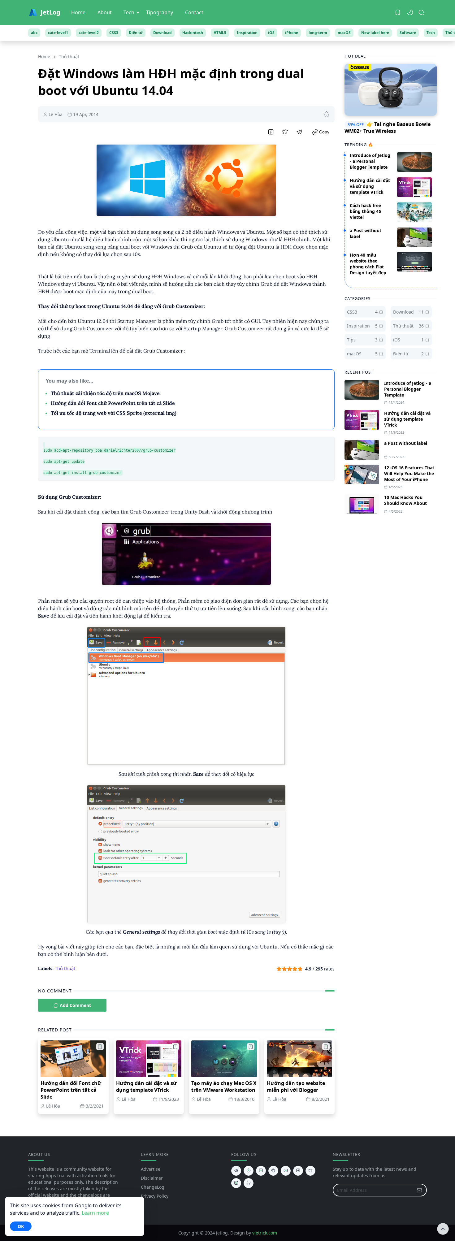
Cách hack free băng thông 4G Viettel (366, 211)
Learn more (95, 1212)
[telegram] (236, 1171)
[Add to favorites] (326, 114)
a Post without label (405, 443)
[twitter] (310, 1171)
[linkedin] (261, 1171)
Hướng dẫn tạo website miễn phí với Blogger (296, 1086)
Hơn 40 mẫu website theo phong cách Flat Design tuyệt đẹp (368, 264)
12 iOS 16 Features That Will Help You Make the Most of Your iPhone (409, 473)
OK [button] (21, 1226)
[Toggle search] (421, 12)
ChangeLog (152, 1187)
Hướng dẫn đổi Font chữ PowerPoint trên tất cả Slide (113, 403)
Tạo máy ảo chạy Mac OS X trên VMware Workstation (224, 1086)
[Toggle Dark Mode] (410, 12)
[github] (249, 1183)
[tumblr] (249, 1171)
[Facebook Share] (271, 132)
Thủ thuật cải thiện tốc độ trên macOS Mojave (105, 393)
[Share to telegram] (299, 132)
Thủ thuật (65, 968)
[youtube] (286, 1171)
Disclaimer (152, 1178)
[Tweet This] (285, 132)
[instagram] (236, 1183)
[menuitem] (78, 12)
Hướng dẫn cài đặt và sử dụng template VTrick (146, 1086)
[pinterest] (273, 1171)
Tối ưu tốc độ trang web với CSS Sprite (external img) (113, 413)
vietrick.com (264, 1233)
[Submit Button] (419, 1190)
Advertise (150, 1169)
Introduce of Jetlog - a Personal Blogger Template (370, 161)
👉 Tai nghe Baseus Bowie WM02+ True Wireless (387, 127)
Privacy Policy (154, 1196)
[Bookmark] (397, 12)
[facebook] (298, 1171)
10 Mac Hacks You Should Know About (405, 500)
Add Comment (75, 1005)
